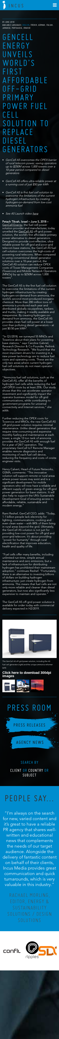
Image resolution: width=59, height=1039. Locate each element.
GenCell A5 (26, 231)
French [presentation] (34, 25)
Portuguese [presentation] (17, 28)
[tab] (26, 25)
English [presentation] (25, 25)
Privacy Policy (21, 1023)
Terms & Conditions (35, 1023)
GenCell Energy (12, 225)
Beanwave (45, 1025)
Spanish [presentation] (26, 28)
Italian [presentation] (49, 25)
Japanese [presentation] (6, 28)
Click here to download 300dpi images (26, 674)
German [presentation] (41, 25)
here (35, 213)
